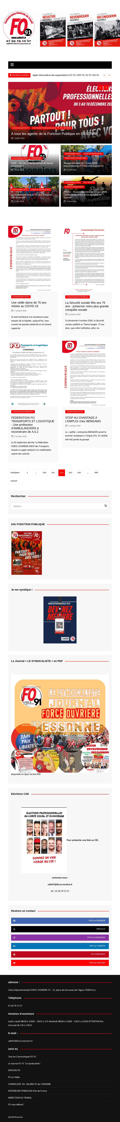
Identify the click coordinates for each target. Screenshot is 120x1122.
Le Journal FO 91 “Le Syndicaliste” (24, 1064)
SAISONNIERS (36, 158)
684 (96, 473)
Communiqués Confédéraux (77, 297)
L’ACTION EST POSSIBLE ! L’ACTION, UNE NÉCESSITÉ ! (58, 75)
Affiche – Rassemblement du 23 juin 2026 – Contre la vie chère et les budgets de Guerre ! (86, 195)
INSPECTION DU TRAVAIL (20, 1098)
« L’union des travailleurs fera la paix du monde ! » (50, 134)
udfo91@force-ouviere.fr (60, 884)
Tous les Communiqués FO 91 (22, 1057)
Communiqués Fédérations (23, 412)
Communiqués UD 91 (21, 128)
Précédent (15, 473)
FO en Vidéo (14, 1077)
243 (70, 473)
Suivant (14, 481)
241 (53, 473)
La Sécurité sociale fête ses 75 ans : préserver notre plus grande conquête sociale (87, 306)
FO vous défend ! (16, 1105)
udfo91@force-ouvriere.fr (20, 1041)
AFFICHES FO (14, 1070)
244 (79, 473)
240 (44, 473)
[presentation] (104, 75)
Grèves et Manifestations (93, 154)
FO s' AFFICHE (89, 182)
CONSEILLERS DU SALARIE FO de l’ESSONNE (29, 1084)
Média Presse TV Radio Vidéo (44, 128)
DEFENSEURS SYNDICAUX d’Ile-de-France (27, 1091)
